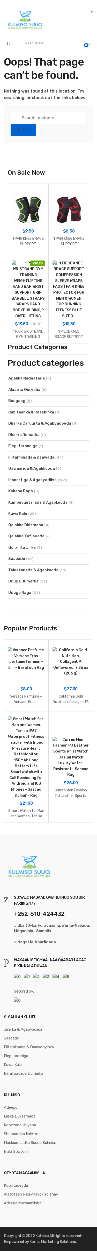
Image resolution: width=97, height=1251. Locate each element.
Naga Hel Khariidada (37, 942)
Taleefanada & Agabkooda (33, 570)
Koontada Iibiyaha (20, 1125)
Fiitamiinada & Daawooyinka (29, 1047)
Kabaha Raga (20, 491)
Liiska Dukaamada (19, 1116)
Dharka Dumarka (24, 434)
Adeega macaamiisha (22, 1203)
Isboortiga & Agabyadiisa (32, 479)
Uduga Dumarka (23, 581)
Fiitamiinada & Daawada (31, 457)
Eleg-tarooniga (23, 446)
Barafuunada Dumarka (23, 1073)
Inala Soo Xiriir (16, 1151)
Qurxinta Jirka (22, 547)
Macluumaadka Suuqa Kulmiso (30, 1142)
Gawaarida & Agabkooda (31, 468)
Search (23, 129)
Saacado (16, 558)
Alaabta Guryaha (24, 389)
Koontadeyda (16, 1185)
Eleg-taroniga (16, 1055)
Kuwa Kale (17, 513)
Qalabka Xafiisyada (26, 536)
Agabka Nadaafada (26, 378)
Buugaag (16, 400)
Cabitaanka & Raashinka (31, 412)
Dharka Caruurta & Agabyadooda (39, 423)
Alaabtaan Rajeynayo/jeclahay (31, 1194)
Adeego (11, 1107)
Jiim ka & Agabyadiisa (23, 1029)
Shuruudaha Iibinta (20, 1133)
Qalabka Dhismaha (25, 525)
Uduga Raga (19, 592)
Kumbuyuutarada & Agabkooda (38, 502)
